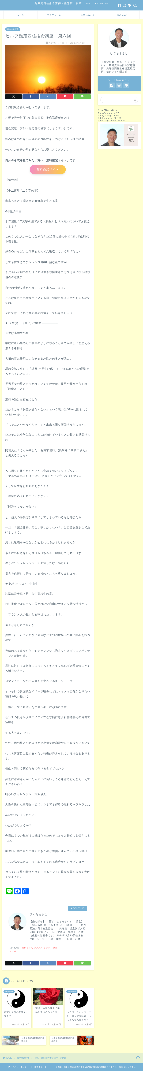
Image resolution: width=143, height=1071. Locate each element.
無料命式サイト (48, 169)
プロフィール (54, 15)
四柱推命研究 (12, 29)
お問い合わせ (88, 15)
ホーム (20, 15)
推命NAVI (122, 15)
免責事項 (38, 1067)
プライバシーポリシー (18, 1067)
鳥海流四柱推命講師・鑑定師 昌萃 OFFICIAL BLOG (72, 3)
